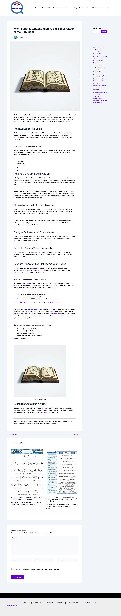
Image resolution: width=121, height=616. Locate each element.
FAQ (107, 8)
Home (30, 8)
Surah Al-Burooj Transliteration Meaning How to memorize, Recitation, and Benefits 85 (61, 499)
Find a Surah (97, 28)
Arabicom (54, 313)
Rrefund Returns (12, 605)
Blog (37, 8)
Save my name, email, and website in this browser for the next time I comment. (36, 569)
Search (104, 31)
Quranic (29, 283)
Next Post (78, 434)
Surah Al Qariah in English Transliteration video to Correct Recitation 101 (27, 498)
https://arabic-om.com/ (53, 302)
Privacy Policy (71, 8)
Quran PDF (46, 8)
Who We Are (84, 8)
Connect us (58, 8)
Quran (36, 315)
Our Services (97, 8)
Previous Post (12, 434)
